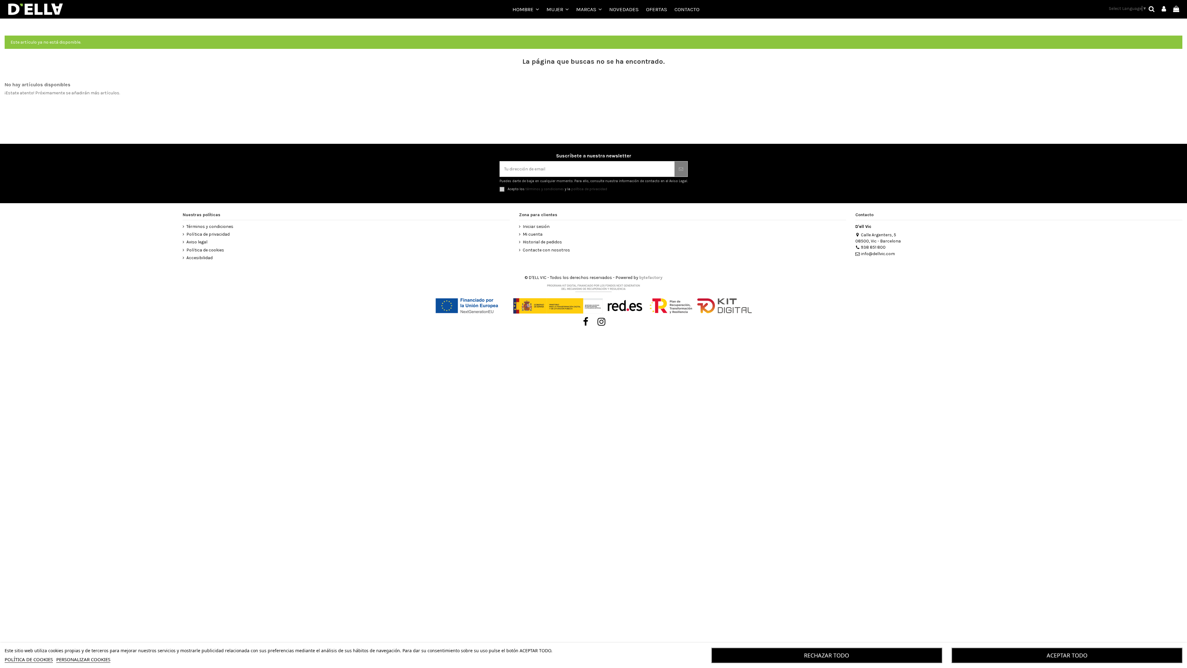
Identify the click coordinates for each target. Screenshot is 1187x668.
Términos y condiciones (209, 226)
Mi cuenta (532, 234)
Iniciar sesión (536, 226)
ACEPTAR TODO (1067, 655)
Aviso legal (196, 242)
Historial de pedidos (542, 242)
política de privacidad (589, 189)
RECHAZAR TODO (826, 655)
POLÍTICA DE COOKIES (29, 659)
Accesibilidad (199, 257)
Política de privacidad (208, 234)
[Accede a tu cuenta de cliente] (1164, 9)
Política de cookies (205, 250)
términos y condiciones (544, 189)
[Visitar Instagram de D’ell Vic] (602, 322)
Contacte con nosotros (546, 250)
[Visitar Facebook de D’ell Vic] (586, 322)
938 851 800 (873, 247)
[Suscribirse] (680, 169)
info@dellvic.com (878, 253)
